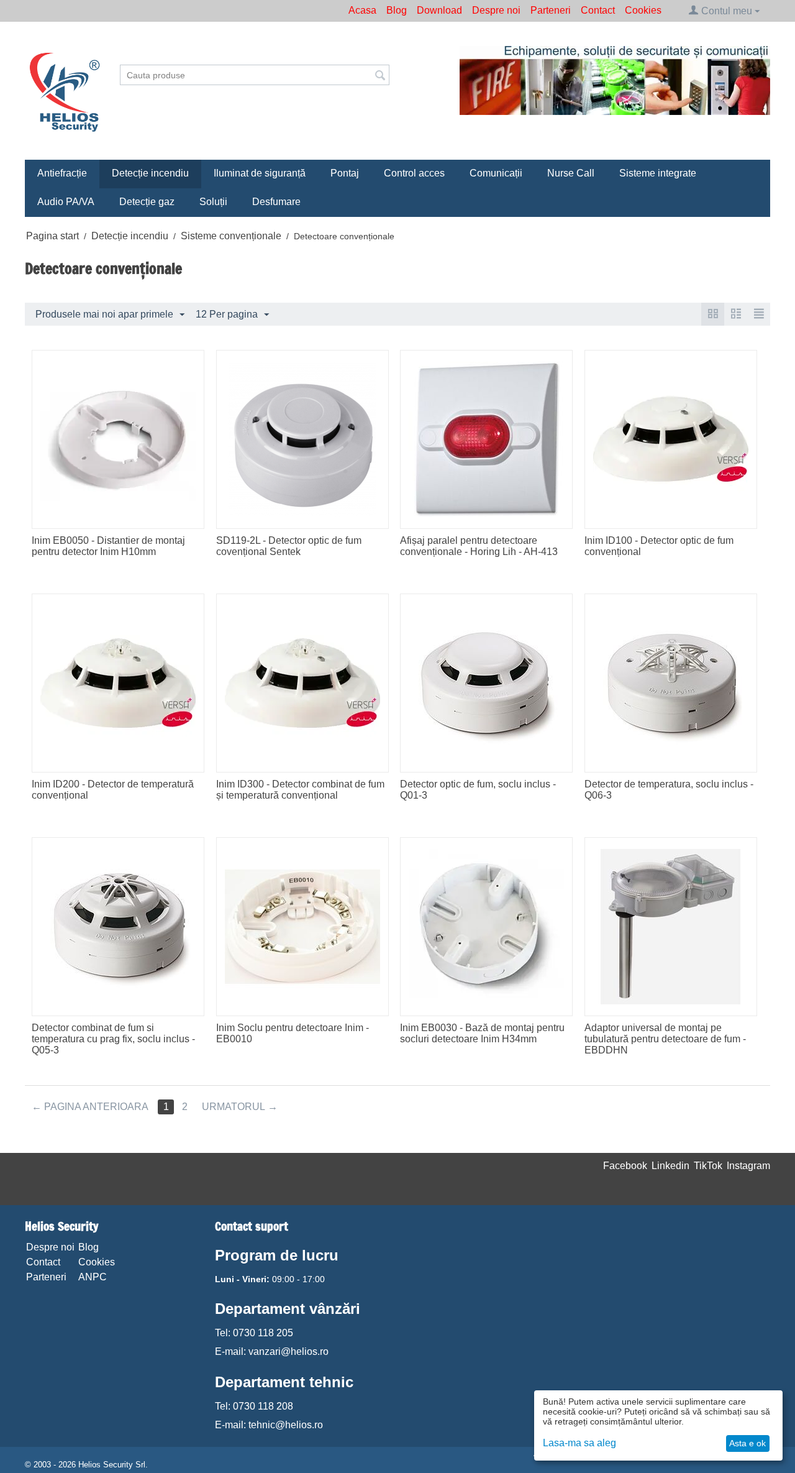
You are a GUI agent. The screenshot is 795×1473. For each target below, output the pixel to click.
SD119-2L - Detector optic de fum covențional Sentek (288, 546)
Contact (598, 10)
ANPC (92, 1277)
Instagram (748, 1165)
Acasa (362, 10)
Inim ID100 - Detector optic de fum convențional (659, 546)
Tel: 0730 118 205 (254, 1333)
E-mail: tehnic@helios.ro (269, 1425)
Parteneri (550, 10)
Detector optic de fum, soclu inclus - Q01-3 (478, 790)
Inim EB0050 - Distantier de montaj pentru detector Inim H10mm (108, 546)
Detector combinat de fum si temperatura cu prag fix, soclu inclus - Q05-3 (113, 1038)
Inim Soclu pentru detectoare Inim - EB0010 (292, 1033)
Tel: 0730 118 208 (254, 1406)
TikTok (708, 1165)
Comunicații (496, 173)
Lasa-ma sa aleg (579, 1443)
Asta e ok (747, 1443)
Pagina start (52, 236)
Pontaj (344, 173)
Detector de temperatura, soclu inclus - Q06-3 (668, 790)
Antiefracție (62, 173)
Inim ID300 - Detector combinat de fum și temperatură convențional (300, 790)
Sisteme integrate (657, 173)
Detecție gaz (147, 201)
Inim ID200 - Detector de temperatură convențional (113, 790)
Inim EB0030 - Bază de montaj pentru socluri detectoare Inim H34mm (482, 1033)
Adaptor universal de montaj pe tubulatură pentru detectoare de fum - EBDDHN (665, 1038)
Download (439, 10)
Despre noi (496, 10)
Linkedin (670, 1165)
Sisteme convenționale (231, 236)
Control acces (414, 173)
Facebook (625, 1165)
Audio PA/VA (65, 201)
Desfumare (276, 201)
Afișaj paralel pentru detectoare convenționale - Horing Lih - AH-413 (479, 546)
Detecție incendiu (150, 173)
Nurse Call (570, 173)
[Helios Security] (64, 91)
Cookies (643, 10)
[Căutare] (380, 76)
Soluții (213, 201)
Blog (396, 10)
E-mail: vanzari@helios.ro (272, 1351)
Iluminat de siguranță (260, 173)
